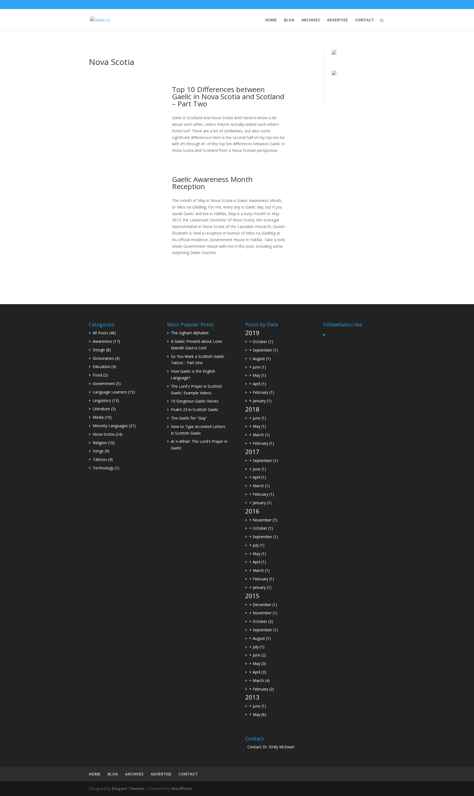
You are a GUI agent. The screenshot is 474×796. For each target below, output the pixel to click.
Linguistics (102, 400)
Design (99, 349)
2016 (252, 511)
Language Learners (110, 392)
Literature (101, 408)
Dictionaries (103, 358)
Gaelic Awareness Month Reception (212, 182)
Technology (103, 467)
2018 (252, 409)
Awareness (102, 341)
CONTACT (364, 20)
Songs (98, 450)
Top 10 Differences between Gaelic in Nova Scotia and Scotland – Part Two (228, 96)
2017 (252, 451)
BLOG (289, 20)
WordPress (182, 788)
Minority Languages (110, 425)
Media (98, 417)
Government (104, 383)
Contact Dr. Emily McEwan (270, 746)
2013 (252, 697)
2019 (252, 333)
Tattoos (100, 459)
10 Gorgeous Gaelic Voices (194, 401)
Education (101, 366)
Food (97, 375)
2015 (252, 596)
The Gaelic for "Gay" (189, 418)
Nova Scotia (103, 434)
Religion (100, 442)
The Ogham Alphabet (190, 332)
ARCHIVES (310, 20)
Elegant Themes (128, 788)
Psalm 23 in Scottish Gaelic (195, 409)
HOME (271, 20)
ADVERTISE (337, 20)
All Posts (100, 332)
